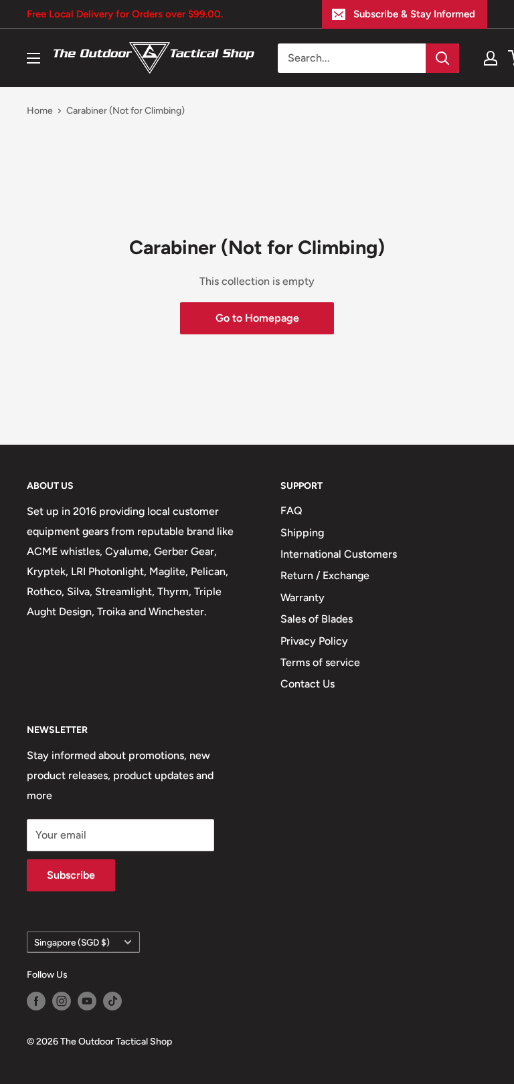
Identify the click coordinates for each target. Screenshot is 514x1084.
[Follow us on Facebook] (36, 1001)
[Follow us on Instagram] (61, 1001)
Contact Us (307, 683)
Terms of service (320, 662)
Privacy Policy (314, 641)
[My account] (490, 58)
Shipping (302, 532)
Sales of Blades (316, 619)
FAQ (291, 510)
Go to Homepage (257, 318)
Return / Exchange (324, 575)
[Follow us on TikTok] (112, 1001)
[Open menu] (33, 58)
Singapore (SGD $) (72, 942)
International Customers (338, 554)
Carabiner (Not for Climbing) (125, 110)
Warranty (302, 597)
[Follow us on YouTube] (87, 1001)
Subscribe (71, 875)
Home (40, 110)
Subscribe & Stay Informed (414, 14)
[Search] (442, 58)
